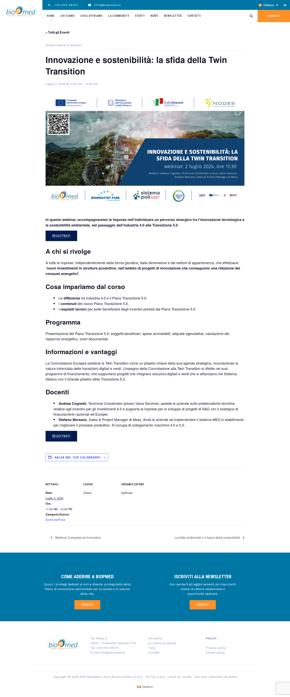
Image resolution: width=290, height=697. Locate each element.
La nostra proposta (162, 643)
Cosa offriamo (91, 15)
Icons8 (186, 677)
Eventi (140, 15)
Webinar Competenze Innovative (77, 537)
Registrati (61, 236)
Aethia (232, 677)
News (154, 15)
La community (118, 15)
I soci (151, 648)
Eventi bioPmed (55, 520)
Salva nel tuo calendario (77, 457)
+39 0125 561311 (65, 5)
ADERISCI (274, 15)
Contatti (194, 15)
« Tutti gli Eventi (57, 32)
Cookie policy (215, 652)
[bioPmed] (21, 11)
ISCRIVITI (202, 604)
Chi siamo (67, 15)
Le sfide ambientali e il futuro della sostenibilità (208, 537)
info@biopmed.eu (107, 5)
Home (51, 15)
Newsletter (173, 15)
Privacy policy (216, 648)
